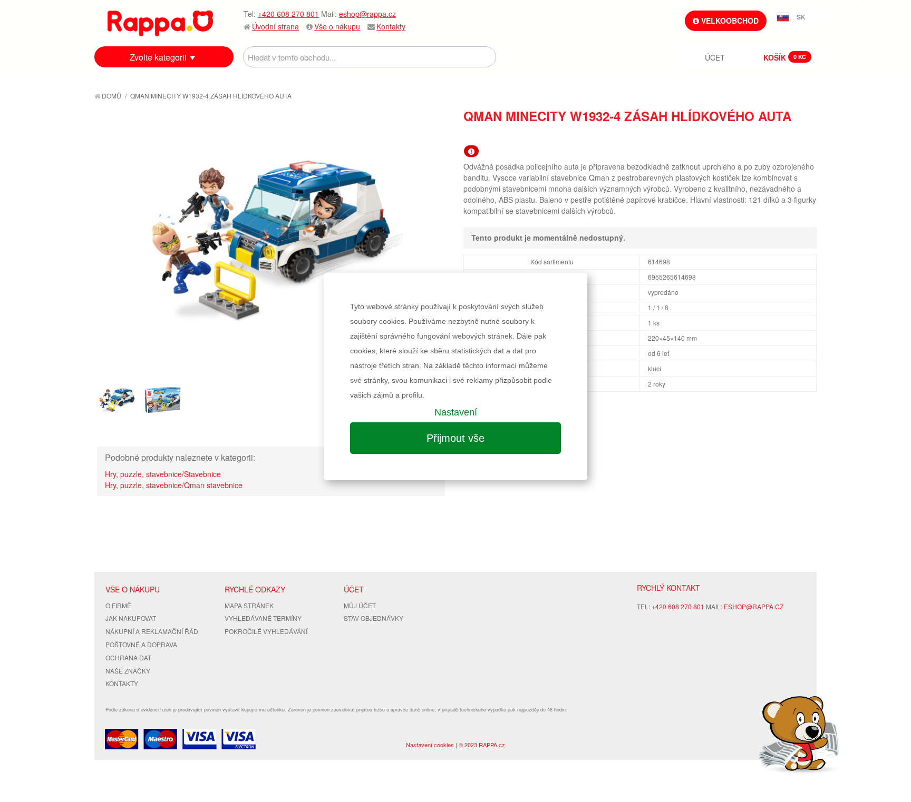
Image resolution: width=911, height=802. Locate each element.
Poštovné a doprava (141, 644)
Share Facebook (785, 135)
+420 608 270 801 (288, 13)
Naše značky (127, 670)
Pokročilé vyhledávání (266, 631)
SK (801, 17)
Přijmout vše (455, 438)
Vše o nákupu (337, 26)
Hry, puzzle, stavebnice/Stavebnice (163, 474)
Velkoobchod (729, 20)
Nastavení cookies (430, 744)
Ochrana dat (128, 657)
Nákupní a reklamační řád (151, 631)
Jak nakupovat (130, 617)
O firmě (118, 605)
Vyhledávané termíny (263, 617)
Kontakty (390, 26)
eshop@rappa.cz (367, 13)
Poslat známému (764, 135)
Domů (110, 95)
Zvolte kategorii (158, 57)
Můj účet (360, 605)
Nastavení (455, 412)
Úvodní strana (275, 26)
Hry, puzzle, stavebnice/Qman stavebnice (174, 485)
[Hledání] (485, 56)
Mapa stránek (249, 605)
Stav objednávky (373, 617)
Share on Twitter (806, 135)
